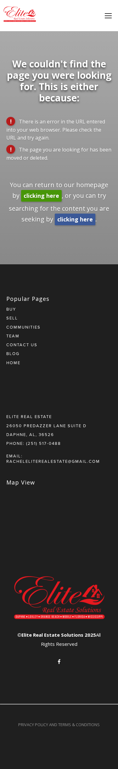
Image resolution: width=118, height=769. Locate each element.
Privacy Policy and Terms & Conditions (59, 724)
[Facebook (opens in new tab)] (59, 661)
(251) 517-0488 (43, 443)
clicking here (41, 195)
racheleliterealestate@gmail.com (53, 461)
